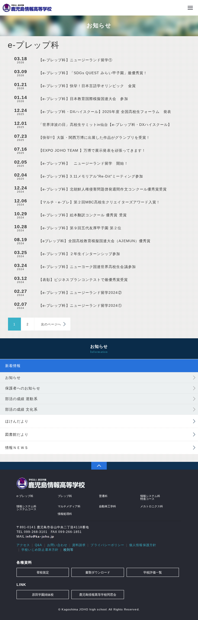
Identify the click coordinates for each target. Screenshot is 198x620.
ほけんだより (16, 421)
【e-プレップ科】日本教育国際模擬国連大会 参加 (83, 99)
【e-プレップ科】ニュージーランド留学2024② (80, 292)
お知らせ (13, 378)
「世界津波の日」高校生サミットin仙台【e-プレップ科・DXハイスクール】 (105, 125)
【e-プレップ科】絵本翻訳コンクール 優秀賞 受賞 (83, 215)
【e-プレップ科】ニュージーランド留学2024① (80, 305)
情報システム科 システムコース (26, 508)
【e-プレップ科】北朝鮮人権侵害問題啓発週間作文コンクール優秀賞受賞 (103, 189)
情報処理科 (65, 513)
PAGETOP (99, 466)
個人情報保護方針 (142, 545)
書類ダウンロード (97, 572)
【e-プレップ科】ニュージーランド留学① (75, 60)
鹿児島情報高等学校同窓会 (97, 594)
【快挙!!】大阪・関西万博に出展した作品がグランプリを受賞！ (94, 137)
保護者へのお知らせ (22, 388)
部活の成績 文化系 (21, 409)
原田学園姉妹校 (43, 594)
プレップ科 (65, 495)
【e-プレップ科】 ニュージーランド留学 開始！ (83, 163)
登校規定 (43, 572)
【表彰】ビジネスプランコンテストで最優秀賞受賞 (83, 280)
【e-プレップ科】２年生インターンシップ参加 (79, 254)
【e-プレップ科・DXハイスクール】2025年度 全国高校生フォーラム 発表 (105, 112)
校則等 (68, 550)
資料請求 (79, 545)
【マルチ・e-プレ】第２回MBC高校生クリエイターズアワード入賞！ (99, 202)
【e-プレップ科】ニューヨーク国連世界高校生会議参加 (87, 267)
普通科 (103, 495)
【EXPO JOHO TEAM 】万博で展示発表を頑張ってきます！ (92, 150)
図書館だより (16, 434)
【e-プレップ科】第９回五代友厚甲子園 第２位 (80, 228)
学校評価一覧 (152, 572)
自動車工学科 (107, 506)
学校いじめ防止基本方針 (40, 550)
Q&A (38, 545)
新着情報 (13, 366)
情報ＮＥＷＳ (16, 448)
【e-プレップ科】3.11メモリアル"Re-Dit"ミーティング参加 (91, 176)
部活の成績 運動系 (21, 399)
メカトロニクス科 (151, 506)
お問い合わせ (57, 545)
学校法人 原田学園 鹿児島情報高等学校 (27, 8)
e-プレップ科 (24, 495)
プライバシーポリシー (107, 545)
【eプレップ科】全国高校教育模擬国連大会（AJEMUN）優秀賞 (95, 241)
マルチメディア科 (69, 506)
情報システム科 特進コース (150, 497)
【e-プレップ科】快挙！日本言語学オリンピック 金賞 (87, 86)
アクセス (23, 545)
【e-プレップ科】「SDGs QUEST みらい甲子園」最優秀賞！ (93, 73)
